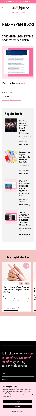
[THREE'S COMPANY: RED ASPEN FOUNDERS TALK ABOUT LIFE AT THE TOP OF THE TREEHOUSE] (11, 223)
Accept (17, 402)
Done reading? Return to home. (11, 100)
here (22, 83)
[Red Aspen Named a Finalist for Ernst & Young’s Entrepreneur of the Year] (11, 132)
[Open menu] (4, 7)
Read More (11, 309)
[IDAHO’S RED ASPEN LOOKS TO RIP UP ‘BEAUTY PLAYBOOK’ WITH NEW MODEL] (11, 193)
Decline (17, 406)
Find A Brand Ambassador (18, 12)
